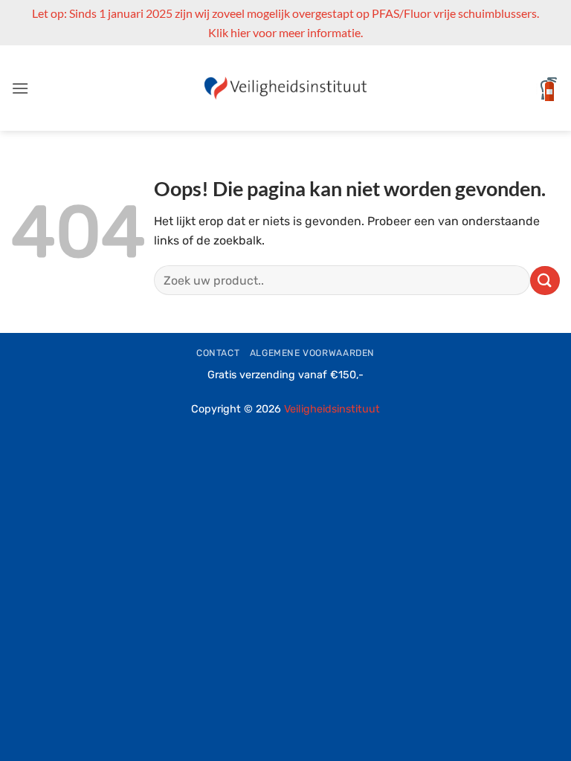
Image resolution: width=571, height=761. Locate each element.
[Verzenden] (545, 280)
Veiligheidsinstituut (332, 409)
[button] (20, 88)
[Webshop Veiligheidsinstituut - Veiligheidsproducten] (285, 88)
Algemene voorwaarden (312, 353)
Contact (217, 353)
